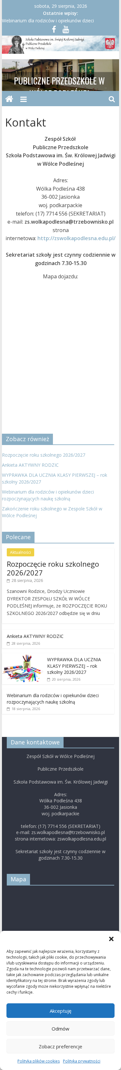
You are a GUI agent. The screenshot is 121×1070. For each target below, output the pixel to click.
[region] (60, 75)
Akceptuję (60, 1011)
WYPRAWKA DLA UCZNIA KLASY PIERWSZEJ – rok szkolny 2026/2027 (74, 665)
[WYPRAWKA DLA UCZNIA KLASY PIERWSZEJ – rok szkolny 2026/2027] (23, 656)
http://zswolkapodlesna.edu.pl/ (76, 238)
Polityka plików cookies (38, 1061)
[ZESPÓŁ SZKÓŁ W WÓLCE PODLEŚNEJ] (9, 99)
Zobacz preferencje (60, 1046)
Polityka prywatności (81, 1061)
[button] (111, 939)
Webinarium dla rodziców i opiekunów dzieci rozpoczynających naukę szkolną (53, 698)
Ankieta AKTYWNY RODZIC (30, 465)
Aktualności (20, 552)
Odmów (60, 1028)
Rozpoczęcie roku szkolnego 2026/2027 (43, 455)
